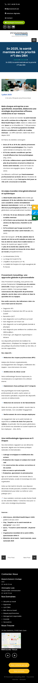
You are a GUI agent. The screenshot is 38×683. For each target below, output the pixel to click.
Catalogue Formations (15, 22)
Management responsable (12, 616)
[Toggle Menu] (34, 40)
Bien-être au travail (10, 610)
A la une (23, 60)
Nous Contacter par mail (19, 665)
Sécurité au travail (9, 602)
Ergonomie (7, 604)
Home (16, 60)
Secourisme (7, 622)
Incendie (6, 619)
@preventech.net (12, 9)
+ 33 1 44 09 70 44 (13, 4)
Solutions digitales (13, 13)
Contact (9, 18)
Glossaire (23, 679)
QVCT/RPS (6, 607)
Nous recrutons (19, 671)
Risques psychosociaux (11, 613)
